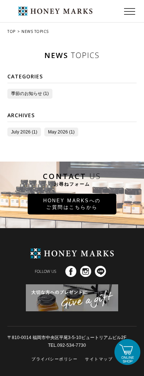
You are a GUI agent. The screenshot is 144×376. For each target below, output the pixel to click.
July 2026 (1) (24, 132)
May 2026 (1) (61, 132)
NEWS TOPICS (35, 31)
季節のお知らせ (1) (30, 93)
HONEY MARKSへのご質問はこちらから (72, 204)
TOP (11, 31)
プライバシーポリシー (54, 359)
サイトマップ (99, 359)
